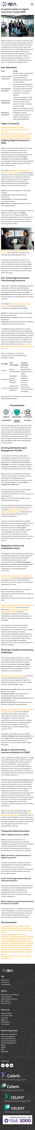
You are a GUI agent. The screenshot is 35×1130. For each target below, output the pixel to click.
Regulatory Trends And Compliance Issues (15, 136)
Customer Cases (6, 1015)
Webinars (4, 1020)
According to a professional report (13, 676)
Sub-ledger (5, 1051)
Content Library (6, 1013)
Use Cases (4, 1018)
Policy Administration (8, 1038)
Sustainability (5, 984)
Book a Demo (5, 1001)
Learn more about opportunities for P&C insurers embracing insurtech (17, 346)
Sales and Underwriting (9, 1034)
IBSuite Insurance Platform (10, 994)
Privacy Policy (5, 1061)
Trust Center (5, 1024)
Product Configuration (8, 1041)
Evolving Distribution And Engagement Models (16, 134)
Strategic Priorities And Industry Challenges (16, 138)
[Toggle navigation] (32, 4)
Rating (3, 1047)
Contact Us (5, 982)
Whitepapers (5, 1022)
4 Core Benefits (6, 997)
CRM (2, 1049)
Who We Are (5, 980)
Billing (3, 1045)
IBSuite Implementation (9, 999)
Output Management (8, 1043)
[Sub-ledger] (3, 1065)
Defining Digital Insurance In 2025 (12, 127)
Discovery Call (6, 1003)
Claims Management (8, 1036)
